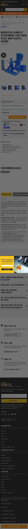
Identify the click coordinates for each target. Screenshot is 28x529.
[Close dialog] (27, 257)
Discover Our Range (7, 269)
